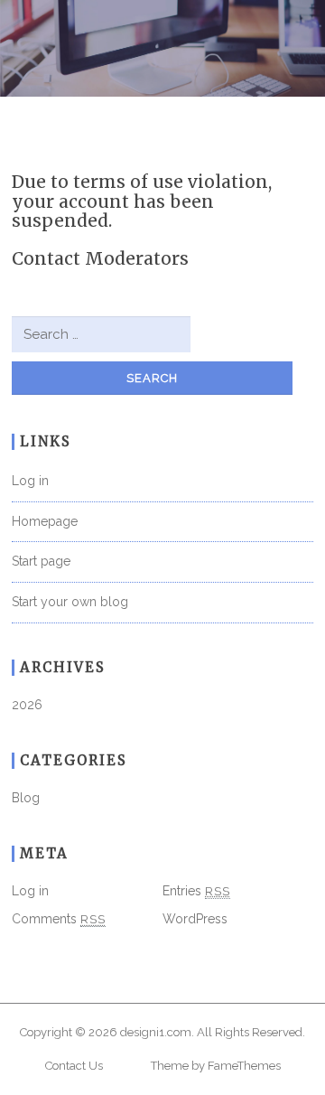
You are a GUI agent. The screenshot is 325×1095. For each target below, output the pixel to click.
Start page (41, 561)
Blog (26, 798)
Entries (196, 891)
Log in (30, 480)
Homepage (45, 521)
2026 (27, 704)
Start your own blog (70, 601)
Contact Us (74, 1065)
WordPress (195, 919)
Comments (59, 919)
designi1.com (155, 1032)
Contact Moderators (100, 258)
